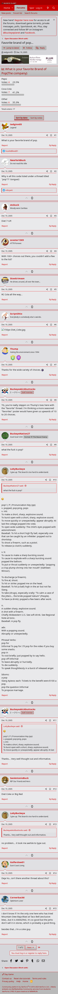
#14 (55, 873)
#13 (55, 824)
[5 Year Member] (18, 356)
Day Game (9, 974)
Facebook (30, 32)
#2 (55, 171)
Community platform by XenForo (25, 987)
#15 (55, 908)
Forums (21, 7)
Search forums (31, 13)
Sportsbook (35, 7)
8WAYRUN (33, 991)
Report (5, 145)
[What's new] (48, 8)
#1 (55, 135)
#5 (55, 289)
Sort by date (22, 117)
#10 (55, 480)
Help (18, 981)
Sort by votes (36, 117)
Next (29, 947)
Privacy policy (8, 981)
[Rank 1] (12, 356)
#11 (55, 720)
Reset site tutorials (22, 978)
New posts (6, 13)
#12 (55, 789)
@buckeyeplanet (11, 32)
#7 (55, 364)
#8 (55, 400)
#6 (55, 324)
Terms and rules (39, 978)
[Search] (54, 8)
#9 (55, 444)
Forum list (17, 13)
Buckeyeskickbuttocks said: (15, 830)
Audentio (47, 989)
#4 (55, 251)
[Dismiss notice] (53, 20)
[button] (12, 8)
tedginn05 (8, 52)
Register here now (24, 20)
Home (7, 7)
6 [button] (5, 102)
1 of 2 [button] (20, 947)
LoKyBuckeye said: (11, 726)
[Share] (47, 135)
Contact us (7, 978)
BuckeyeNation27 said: (13, 485)
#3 (55, 216)
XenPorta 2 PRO (8, 991)
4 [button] (5, 82)
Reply (53, 145)
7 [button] (5, 92)
